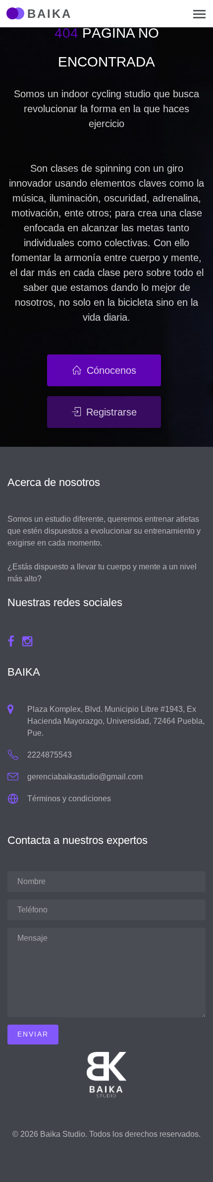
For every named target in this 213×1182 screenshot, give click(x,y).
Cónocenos (110, 370)
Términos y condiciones (69, 798)
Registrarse (110, 412)
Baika (49, 13)
